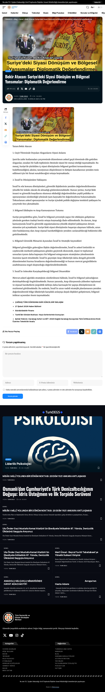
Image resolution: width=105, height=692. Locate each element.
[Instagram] (17, 635)
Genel (8, 71)
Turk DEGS (23, 96)
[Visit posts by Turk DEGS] (9, 97)
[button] (97, 2)
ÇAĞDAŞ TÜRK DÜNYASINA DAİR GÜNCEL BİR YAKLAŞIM (39, 302)
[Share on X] (22, 89)
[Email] (26, 89)
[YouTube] (10, 635)
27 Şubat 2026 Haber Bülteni (28, 306)
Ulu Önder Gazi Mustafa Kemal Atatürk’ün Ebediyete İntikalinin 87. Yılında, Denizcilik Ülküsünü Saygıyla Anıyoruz (48, 530)
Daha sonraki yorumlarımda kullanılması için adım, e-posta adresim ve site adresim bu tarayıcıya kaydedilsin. (49, 390)
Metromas (55, 687)
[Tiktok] (22, 635)
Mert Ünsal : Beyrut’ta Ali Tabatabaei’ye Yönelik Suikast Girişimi (76, 554)
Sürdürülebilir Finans (24, 310)
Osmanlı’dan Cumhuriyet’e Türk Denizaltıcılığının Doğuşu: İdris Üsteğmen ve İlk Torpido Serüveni (48, 491)
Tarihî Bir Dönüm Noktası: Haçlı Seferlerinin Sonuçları (39, 314)
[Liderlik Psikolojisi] (52, 444)
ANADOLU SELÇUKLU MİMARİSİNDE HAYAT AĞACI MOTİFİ (23, 582)
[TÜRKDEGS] (12, 7)
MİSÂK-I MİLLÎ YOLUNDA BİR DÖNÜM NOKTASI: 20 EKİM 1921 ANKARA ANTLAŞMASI (44, 476)
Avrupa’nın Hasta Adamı (75, 582)
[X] (5, 635)
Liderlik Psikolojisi (18, 464)
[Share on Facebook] (18, 89)
